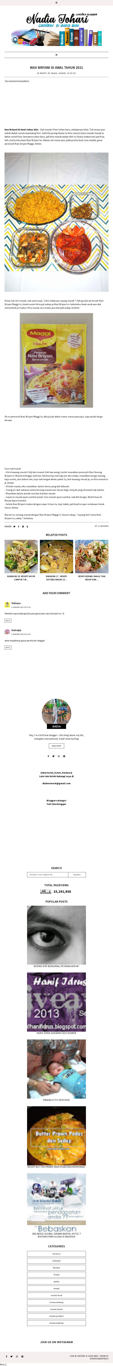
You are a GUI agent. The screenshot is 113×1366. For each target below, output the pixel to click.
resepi (43, 73)
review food (56, 1295)
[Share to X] (14, 526)
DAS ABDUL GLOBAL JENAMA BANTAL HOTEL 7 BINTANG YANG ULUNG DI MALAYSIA (56, 1235)
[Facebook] (48, 756)
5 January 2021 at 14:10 (21, 634)
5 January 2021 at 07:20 (21, 607)
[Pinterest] (64, 756)
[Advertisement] (57, 107)
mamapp (16, 630)
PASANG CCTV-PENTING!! (56, 1099)
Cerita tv (56, 1253)
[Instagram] (59, 756)
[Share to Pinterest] (23, 526)
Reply (8, 621)
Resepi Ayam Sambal (15, 500)
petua (56, 1281)
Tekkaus (16, 603)
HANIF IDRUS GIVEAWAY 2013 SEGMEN (56, 1032)
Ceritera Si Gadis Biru (87, 1356)
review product (56, 1316)
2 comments (103, 526)
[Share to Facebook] (19, 526)
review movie (56, 1309)
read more (56, 746)
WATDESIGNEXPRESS (99, 1358)
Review (56, 1267)
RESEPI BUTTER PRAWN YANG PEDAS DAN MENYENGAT (56, 1166)
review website (56, 1323)
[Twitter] (53, 756)
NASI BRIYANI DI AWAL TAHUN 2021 (56, 67)
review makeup (56, 1302)
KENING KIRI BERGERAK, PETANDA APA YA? (56, 966)
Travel (56, 1274)
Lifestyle (57, 1260)
